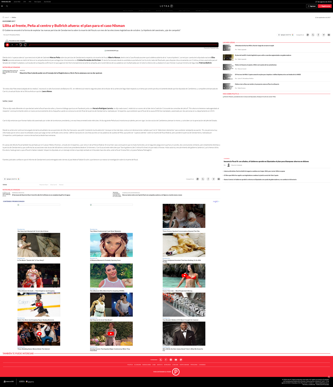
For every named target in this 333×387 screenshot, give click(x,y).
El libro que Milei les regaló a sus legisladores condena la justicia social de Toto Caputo (251, 175)
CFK (24, 1)
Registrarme (326, 6)
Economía (137, 364)
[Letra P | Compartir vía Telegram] (323, 34)
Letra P (7, 17)
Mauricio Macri (43, 184)
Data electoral (164, 10)
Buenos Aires (146, 364)
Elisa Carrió (53, 184)
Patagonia (194, 364)
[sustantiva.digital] (30, 381)
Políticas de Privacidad (322, 384)
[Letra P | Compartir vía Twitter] (312, 34)
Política (14, 17)
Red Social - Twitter (160, 359)
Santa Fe (160, 364)
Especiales (145, 10)
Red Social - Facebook (165, 359)
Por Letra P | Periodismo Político (11, 35)
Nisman (61, 184)
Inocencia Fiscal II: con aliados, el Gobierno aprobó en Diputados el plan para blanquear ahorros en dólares (266, 161)
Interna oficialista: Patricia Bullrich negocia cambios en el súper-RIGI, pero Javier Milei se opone (254, 171)
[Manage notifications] (329, 376)
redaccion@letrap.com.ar (322, 383)
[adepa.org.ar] (22, 382)
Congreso (202, 364)
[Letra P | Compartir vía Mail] (328, 34)
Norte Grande (184, 364)
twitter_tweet (8, 101)
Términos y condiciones (308, 384)
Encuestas (184, 10)
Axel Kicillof (47, 1)
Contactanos (154, 359)
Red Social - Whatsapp (180, 359)
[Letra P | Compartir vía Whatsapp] (307, 34)
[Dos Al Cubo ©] (9, 381)
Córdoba (175, 364)
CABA (154, 364)
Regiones (128, 10)
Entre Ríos (167, 364)
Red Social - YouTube (175, 359)
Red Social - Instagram (170, 359)
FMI (30, 1)
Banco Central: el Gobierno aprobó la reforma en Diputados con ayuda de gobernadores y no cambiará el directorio (260, 179)
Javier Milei (17, 1)
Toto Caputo (37, 1)
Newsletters (203, 10)
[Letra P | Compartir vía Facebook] (318, 34)
